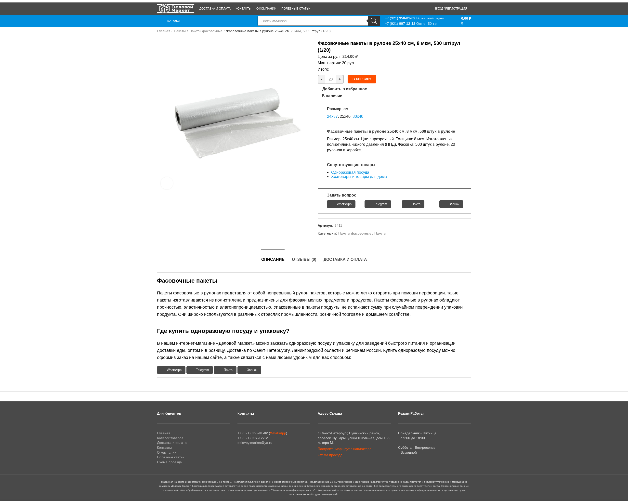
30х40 (358, 116)
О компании (166, 452)
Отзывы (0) (304, 259)
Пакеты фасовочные (205, 31)
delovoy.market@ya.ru (254, 443)
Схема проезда (169, 462)
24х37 (332, 116)
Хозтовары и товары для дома (359, 176)
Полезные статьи (170, 457)
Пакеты (180, 31)
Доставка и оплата (345, 259)
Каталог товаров (170, 438)
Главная (163, 31)
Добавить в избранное (344, 89)
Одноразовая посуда (350, 172)
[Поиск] (374, 21)
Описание (273, 259)
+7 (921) (400, 18)
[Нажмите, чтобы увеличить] (167, 183)
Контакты (164, 447)
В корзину (362, 79)
